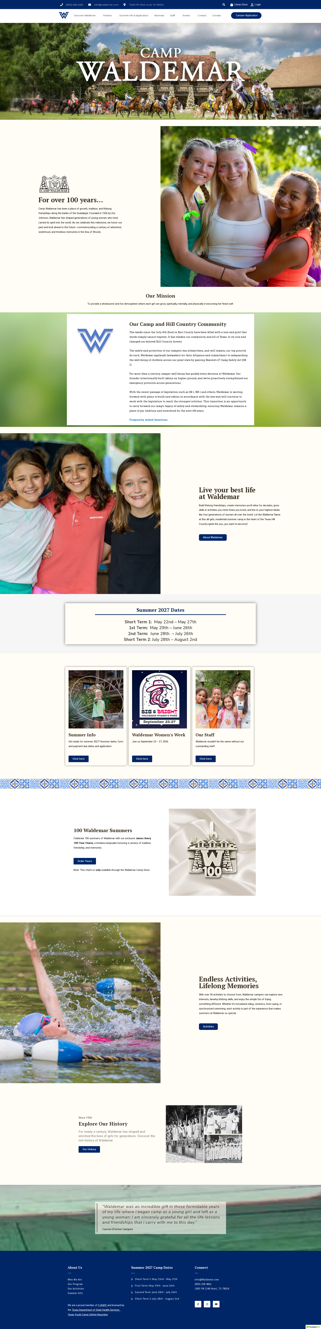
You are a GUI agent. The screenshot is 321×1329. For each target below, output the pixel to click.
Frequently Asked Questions (148, 419)
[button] (224, 4)
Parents (107, 15)
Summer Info (75, 1293)
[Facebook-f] (198, 1304)
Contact (202, 15)
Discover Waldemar (85, 15)
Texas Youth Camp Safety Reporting (88, 1314)
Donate (216, 15)
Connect (201, 1267)
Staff (172, 15)
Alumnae (159, 15)
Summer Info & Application (133, 15)
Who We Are (75, 1279)
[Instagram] (207, 1304)
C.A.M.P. (102, 1305)
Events (186, 15)
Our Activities (76, 1288)
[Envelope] (216, 1304)
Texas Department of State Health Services (96, 1309)
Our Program (75, 1284)
